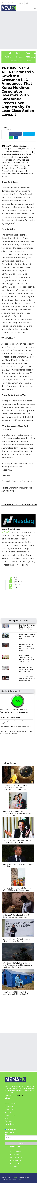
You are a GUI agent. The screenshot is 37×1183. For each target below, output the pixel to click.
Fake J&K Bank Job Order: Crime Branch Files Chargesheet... (26, 669)
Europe (18, 53)
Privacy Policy (10, 1106)
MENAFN (7, 146)
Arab (28, 53)
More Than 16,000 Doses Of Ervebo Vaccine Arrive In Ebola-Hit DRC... (16, 993)
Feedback (8, 1121)
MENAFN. (15, 1177)
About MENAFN (10, 1115)
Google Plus (17, 1158)
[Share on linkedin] (16, 137)
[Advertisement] (18, 30)
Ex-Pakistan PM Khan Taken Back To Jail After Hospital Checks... (17, 841)
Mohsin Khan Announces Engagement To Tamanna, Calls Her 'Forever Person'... (17, 813)
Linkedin (16, 1163)
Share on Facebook (15, 134)
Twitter (16, 1155)
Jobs (6, 1118)
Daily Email (17, 1160)
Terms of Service (10, 1103)
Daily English (11, 1130)
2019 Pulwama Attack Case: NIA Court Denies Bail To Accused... (27, 679)
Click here (19, 1096)
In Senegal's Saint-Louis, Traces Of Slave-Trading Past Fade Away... (16, 916)
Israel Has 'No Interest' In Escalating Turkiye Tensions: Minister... (27, 627)
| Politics (7, 57)
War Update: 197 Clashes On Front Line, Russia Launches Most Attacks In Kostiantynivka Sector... (17, 965)
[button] (27, 3)
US (7, 53)
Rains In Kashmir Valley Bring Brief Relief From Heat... (27, 636)
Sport (27, 61)
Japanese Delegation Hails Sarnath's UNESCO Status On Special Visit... (17, 889)
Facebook (17, 1152)
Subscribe (21, 1143)
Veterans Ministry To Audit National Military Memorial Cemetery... (16, 940)
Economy (19, 57)
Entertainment (12, 61)
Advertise (8, 1112)
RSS (15, 1166)
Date (5, 128)
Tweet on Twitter (29, 134)
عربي (21, 3)
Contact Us (9, 1109)
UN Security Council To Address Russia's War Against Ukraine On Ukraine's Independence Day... (15, 787)
